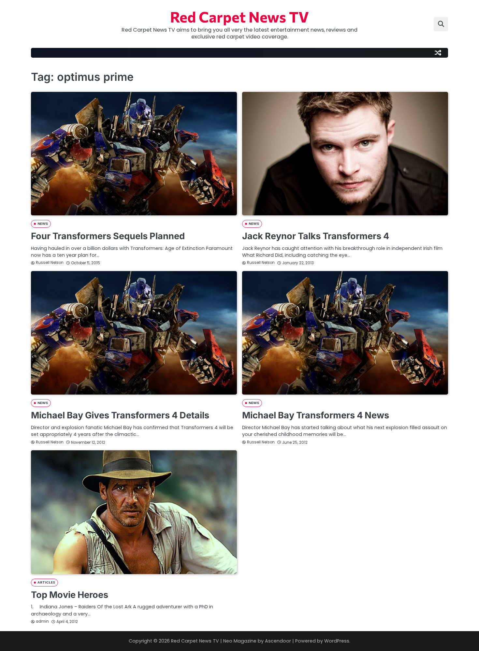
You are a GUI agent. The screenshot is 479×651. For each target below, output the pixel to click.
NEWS (42, 223)
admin (42, 621)
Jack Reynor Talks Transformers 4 (315, 236)
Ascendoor (278, 641)
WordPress (336, 641)
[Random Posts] (438, 53)
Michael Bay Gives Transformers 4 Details (120, 415)
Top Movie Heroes (69, 594)
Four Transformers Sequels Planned (108, 236)
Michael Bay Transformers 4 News (315, 415)
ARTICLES (46, 582)
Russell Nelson (50, 262)
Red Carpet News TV (239, 16)
